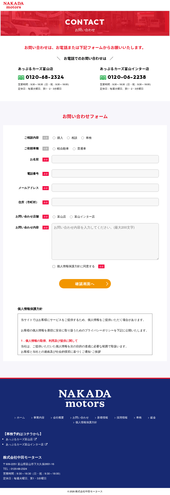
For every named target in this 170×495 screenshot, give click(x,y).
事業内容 (39, 417)
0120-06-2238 (127, 77)
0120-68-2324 (45, 77)
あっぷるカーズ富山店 (19, 439)
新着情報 (102, 417)
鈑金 (153, 417)
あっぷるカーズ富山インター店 (25, 444)
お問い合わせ (81, 417)
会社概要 (58, 417)
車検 (139, 417)
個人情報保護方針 (86, 422)
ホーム (21, 417)
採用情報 (122, 417)
